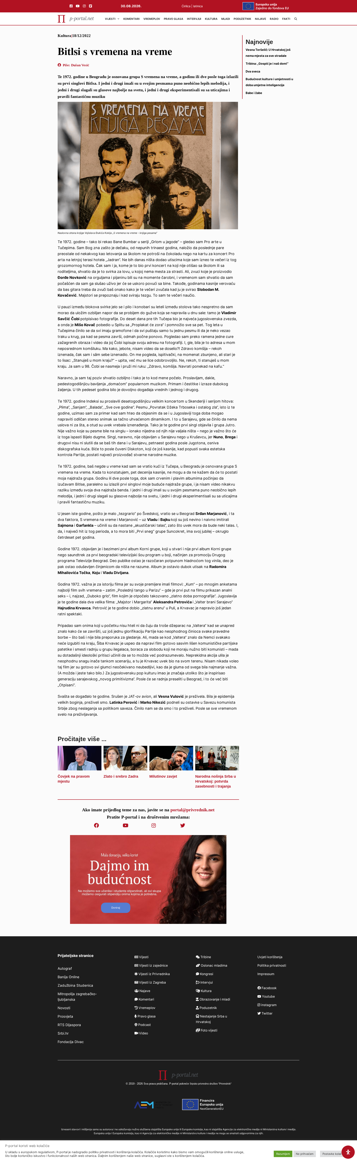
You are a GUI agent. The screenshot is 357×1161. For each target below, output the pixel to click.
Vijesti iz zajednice (153, 965)
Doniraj (115, 907)
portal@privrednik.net (192, 809)
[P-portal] (76, 19)
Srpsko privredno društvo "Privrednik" (210, 1083)
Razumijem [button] (283, 1153)
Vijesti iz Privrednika (154, 974)
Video (143, 1033)
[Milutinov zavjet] (171, 767)
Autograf (65, 968)
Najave (260, 18)
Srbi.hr (63, 1033)
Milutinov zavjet (163, 776)
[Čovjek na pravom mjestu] (79, 767)
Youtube (268, 996)
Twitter (267, 1013)
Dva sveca (253, 71)
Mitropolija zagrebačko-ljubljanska (77, 997)
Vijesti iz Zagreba (152, 982)
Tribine (205, 957)
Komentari (131, 18)
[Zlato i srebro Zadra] (125, 767)
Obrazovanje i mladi (214, 999)
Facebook (269, 988)
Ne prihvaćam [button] (304, 1153)
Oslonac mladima (213, 965)
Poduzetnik (242, 18)
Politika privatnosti (271, 965)
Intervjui (194, 18)
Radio (274, 18)
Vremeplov (151, 18)
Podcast (144, 1025)
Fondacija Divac (71, 1042)
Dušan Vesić (80, 65)
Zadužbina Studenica (75, 985)
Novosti (64, 1008)
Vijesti (110, 18)
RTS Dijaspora (69, 1025)
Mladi (225, 18)
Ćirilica (186, 6)
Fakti (286, 18)
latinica (198, 6)
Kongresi (206, 974)
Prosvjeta (65, 1016)
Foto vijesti (208, 1030)
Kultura (211, 18)
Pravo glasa (173, 18)
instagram (268, 1005)
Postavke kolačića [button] (333, 1153)
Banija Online (68, 977)
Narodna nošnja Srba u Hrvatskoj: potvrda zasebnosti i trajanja (215, 781)
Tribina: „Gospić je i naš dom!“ (267, 63)
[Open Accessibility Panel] (348, 1152)
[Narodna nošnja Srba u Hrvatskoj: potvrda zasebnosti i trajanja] (217, 767)
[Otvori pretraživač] (295, 19)
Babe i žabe (254, 93)
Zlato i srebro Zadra (121, 776)
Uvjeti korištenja (269, 957)
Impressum (265, 974)
